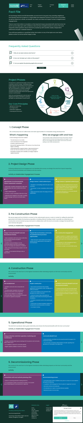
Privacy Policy (49, 408)
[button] (80, 408)
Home (33, 408)
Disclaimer (48, 410)
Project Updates (40, 5)
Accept (60, 417)
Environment (34, 413)
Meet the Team (35, 415)
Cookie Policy (67, 420)
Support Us (63, 5)
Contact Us (52, 5)
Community (34, 412)
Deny (75, 417)
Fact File (31, 5)
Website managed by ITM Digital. (16, 417)
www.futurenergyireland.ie (14, 413)
